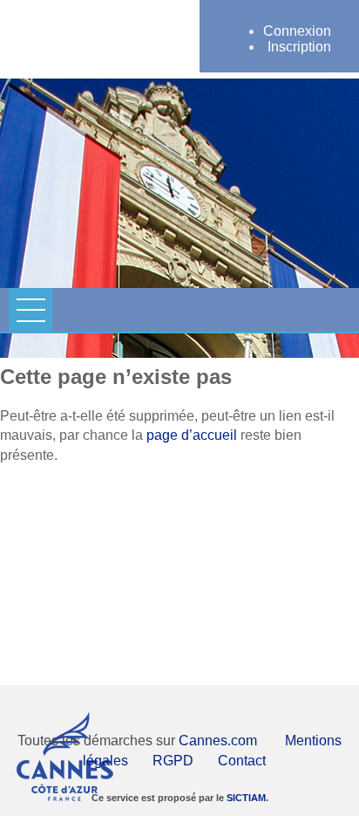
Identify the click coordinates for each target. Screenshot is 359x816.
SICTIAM (246, 797)
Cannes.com (218, 740)
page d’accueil (191, 435)
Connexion (297, 31)
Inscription (299, 46)
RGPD (172, 760)
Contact (242, 760)
